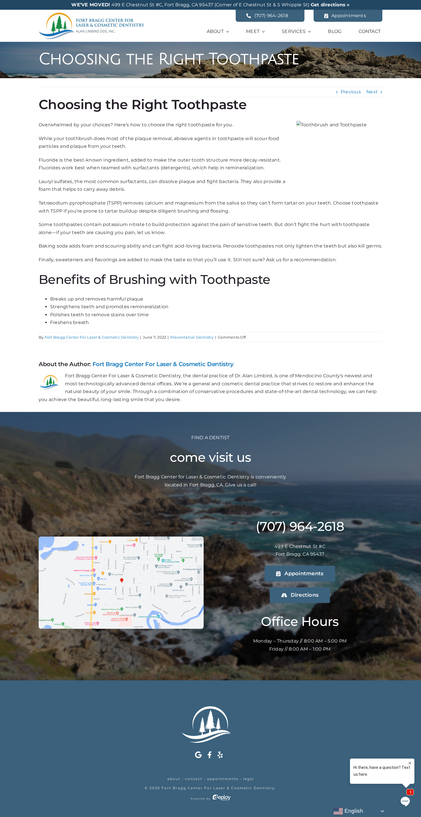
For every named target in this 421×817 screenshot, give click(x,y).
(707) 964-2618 (300, 526)
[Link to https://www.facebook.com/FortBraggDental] (209, 754)
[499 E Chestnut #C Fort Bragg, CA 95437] (121, 538)
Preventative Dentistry (192, 337)
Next (372, 92)
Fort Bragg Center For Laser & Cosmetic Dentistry (92, 337)
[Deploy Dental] (222, 798)
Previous (351, 92)
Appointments (223, 779)
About (173, 779)
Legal (248, 779)
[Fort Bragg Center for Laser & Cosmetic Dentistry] (91, 14)
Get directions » (330, 4)
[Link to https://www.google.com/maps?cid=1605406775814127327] (198, 754)
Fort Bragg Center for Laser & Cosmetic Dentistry (218, 788)
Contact (193, 779)
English (353, 811)
